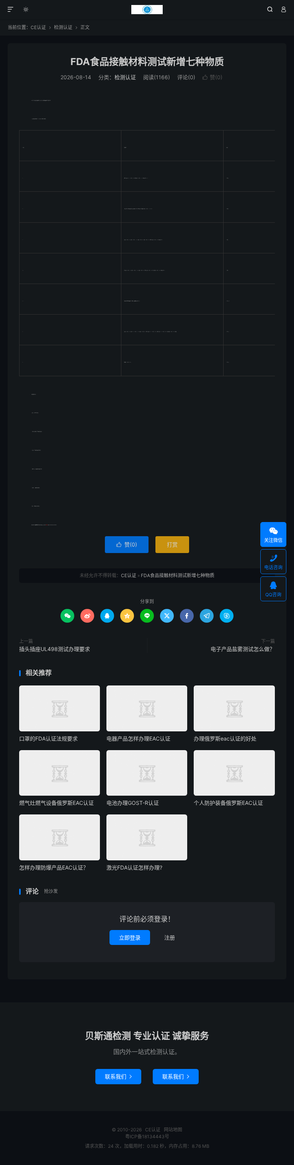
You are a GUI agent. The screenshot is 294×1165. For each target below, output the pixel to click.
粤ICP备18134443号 (147, 1136)
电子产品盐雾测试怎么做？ (243, 649)
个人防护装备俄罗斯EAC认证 (228, 803)
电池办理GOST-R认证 (132, 803)
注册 (169, 937)
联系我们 (118, 1076)
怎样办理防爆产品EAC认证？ (53, 867)
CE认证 (147, 9)
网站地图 (173, 1129)
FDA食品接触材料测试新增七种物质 (147, 61)
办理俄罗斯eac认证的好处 (225, 738)
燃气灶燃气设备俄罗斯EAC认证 (56, 803)
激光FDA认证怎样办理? (134, 867)
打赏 (172, 544)
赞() (212, 77)
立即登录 (129, 937)
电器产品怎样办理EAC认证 (138, 738)
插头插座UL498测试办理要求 (54, 649)
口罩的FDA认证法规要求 (48, 738)
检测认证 (63, 27)
